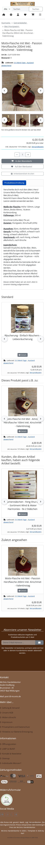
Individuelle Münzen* (11, 763)
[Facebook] (2, 814)
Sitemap (5, 758)
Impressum (6, 722)
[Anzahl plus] (28, 154)
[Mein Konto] (18, 14)
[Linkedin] (16, 814)
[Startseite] (3, 14)
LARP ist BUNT (8, 749)
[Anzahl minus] (17, 154)
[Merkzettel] (25, 14)
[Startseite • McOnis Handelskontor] (22, 4)
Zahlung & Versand (10, 708)
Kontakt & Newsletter (11, 753)
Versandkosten (38, 147)
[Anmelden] (39, 642)
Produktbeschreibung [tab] (14, 182)
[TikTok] (12, 814)
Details (24, 355)
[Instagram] (7, 814)
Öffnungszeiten (8, 744)
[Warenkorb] (33, 14)
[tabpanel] (22, 237)
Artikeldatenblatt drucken (24, 174)
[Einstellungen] (11, 14)
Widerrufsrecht (8, 717)
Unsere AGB (7, 712)
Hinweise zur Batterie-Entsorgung (17, 731)
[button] (8, 120)
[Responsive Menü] (40, 14)
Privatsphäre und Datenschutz (15, 727)
